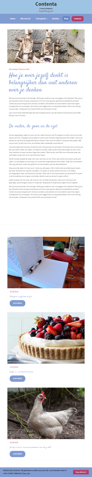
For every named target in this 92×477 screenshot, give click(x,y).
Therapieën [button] (41, 18)
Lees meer (17, 303)
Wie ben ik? (26, 18)
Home (12, 18)
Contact (77, 18)
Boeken (55, 18)
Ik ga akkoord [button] (81, 472)
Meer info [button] (26, 473)
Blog (66, 18)
